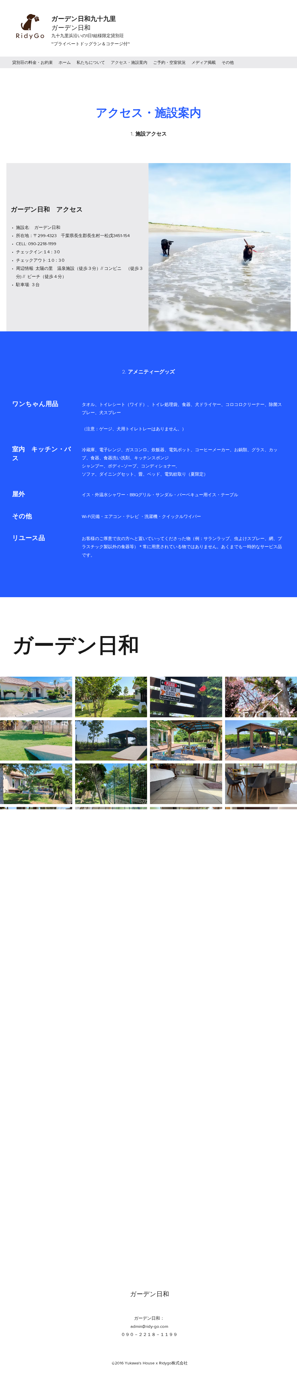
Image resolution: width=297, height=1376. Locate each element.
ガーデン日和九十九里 (84, 18)
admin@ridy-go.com (149, 1326)
